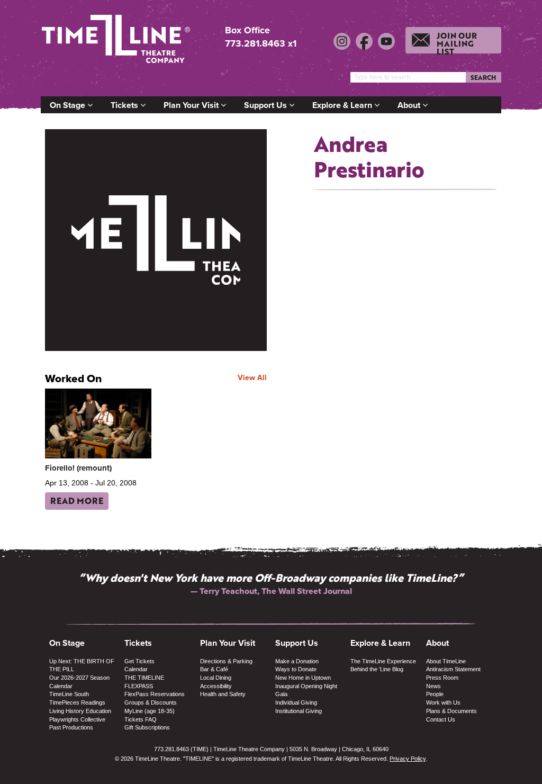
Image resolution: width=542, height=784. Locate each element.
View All (252, 377)
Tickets (125, 105)
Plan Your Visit (192, 105)
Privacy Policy (408, 758)
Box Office (247, 30)
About (410, 105)
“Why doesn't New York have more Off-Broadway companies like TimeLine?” (271, 577)
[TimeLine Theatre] (117, 44)
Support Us (266, 105)
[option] (271, 583)
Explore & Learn (343, 105)
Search (483, 77)
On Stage (68, 105)
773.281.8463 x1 (260, 43)
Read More (76, 500)
